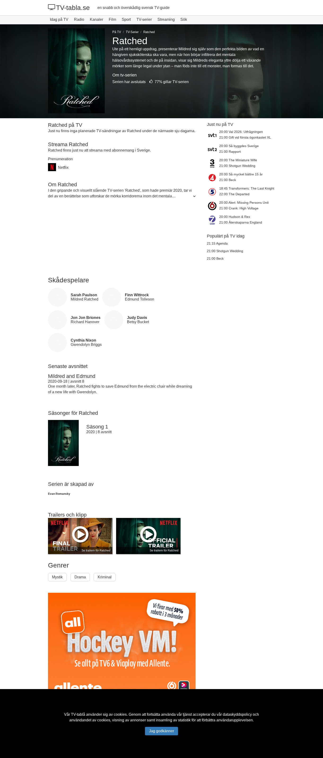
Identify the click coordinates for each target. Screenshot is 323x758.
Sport (126, 19)
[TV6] (213, 206)
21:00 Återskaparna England (240, 222)
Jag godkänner (161, 731)
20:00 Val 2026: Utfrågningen (241, 132)
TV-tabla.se (73, 7)
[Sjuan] (213, 220)
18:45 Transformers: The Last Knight (246, 188)
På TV (116, 32)
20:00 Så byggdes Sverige (239, 146)
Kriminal (105, 577)
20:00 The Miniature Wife (238, 160)
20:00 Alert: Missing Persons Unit (244, 202)
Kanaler (96, 19)
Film (112, 19)
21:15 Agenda (217, 243)
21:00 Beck (227, 180)
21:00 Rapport (230, 151)
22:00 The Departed (234, 194)
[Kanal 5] (213, 192)
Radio (79, 19)
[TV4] (213, 177)
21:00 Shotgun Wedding (237, 166)
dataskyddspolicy (237, 714)
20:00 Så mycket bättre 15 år (241, 174)
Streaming (166, 19)
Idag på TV (59, 19)
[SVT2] (213, 149)
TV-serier (144, 19)
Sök (183, 19)
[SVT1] (213, 135)
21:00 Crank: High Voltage (238, 208)
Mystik (57, 577)
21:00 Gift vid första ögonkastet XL (245, 137)
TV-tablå (78, 714)
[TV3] (213, 163)
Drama (80, 577)
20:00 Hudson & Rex (234, 217)
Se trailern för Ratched (96, 550)
